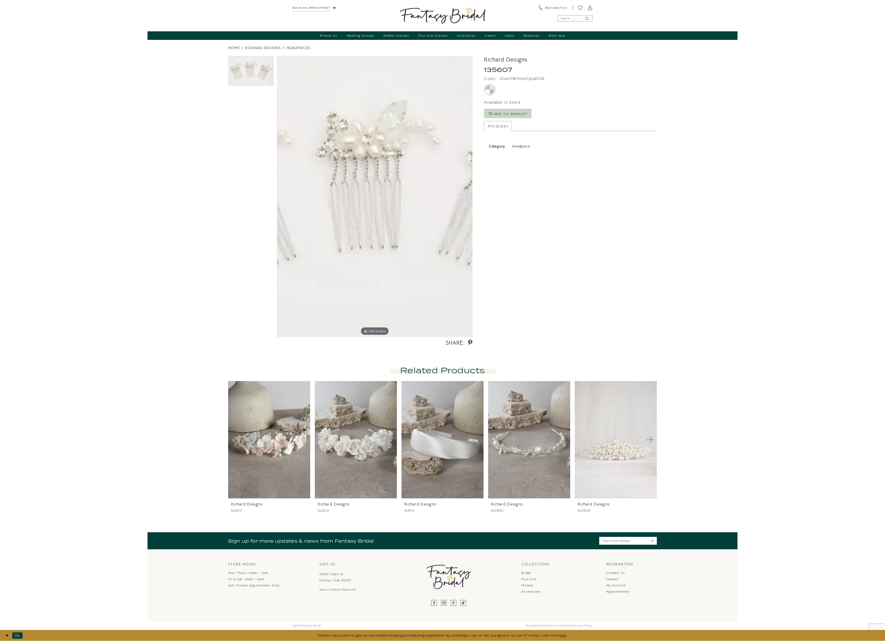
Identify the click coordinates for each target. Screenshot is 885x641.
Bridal (526, 573)
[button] (590, 7)
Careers (612, 579)
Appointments (617, 591)
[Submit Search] (586, 18)
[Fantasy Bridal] (442, 16)
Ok (17, 635)
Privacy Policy (583, 625)
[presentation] (269, 439)
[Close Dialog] (7, 635)
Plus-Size (529, 579)
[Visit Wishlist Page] (580, 7)
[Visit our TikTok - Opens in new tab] (463, 603)
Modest (527, 585)
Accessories (531, 591)
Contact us (615, 573)
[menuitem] (314, 7)
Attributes (498, 126)
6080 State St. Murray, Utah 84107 (335, 577)
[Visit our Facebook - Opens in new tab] (434, 603)
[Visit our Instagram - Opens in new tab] (444, 603)
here (562, 635)
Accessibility (534, 625)
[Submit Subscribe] (652, 541)
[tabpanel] (251, 72)
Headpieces (298, 48)
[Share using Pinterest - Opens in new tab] (470, 343)
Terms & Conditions (558, 625)
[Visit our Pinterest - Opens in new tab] (453, 603)
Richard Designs (263, 48)
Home (234, 48)
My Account (616, 585)
